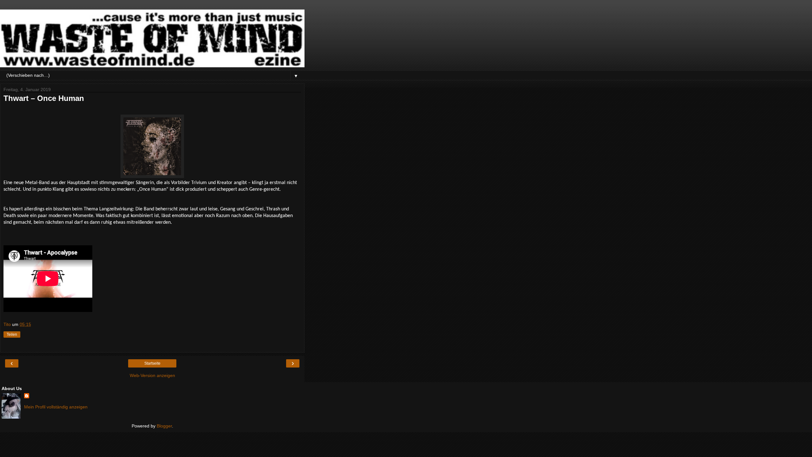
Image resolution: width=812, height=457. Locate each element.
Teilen (12, 334)
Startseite (152, 363)
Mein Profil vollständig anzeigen (56, 406)
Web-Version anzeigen (152, 375)
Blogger (164, 425)
